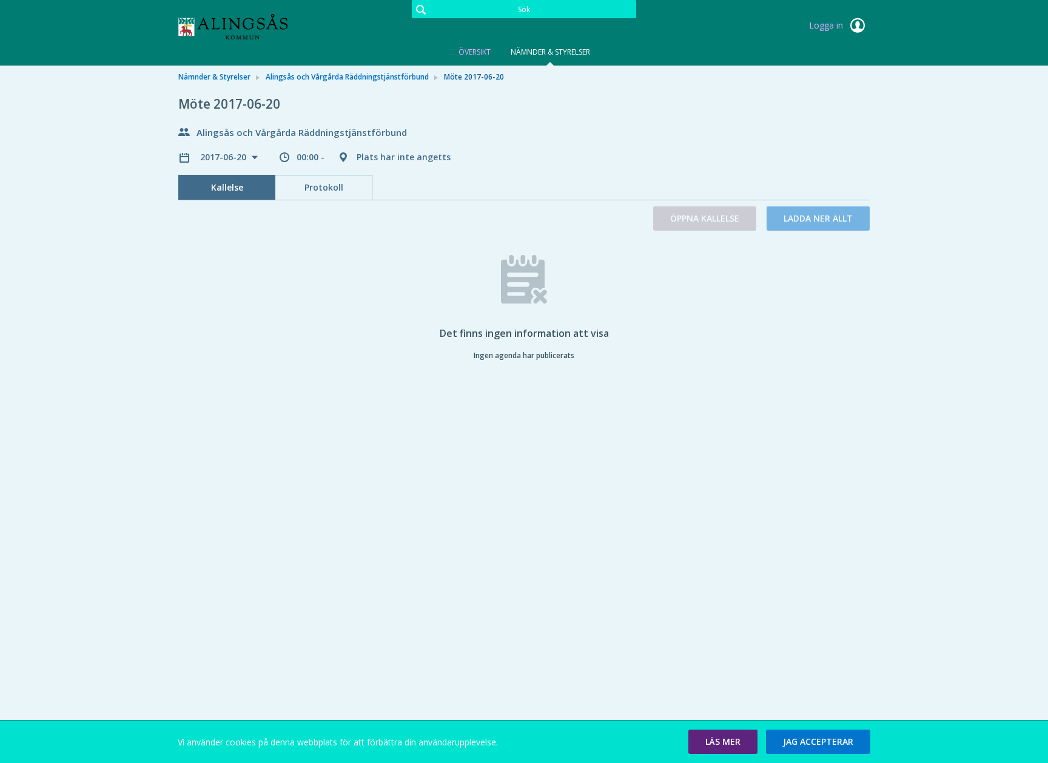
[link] (239, 26)
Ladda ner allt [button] (818, 218)
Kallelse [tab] (227, 187)
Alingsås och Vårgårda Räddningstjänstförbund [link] (347, 77)
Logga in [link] (827, 25)
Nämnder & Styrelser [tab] (550, 52)
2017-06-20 (224, 157)
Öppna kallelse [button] (704, 218)
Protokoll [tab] (323, 187)
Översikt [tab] (474, 52)
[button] (722, 742)
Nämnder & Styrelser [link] (214, 77)
